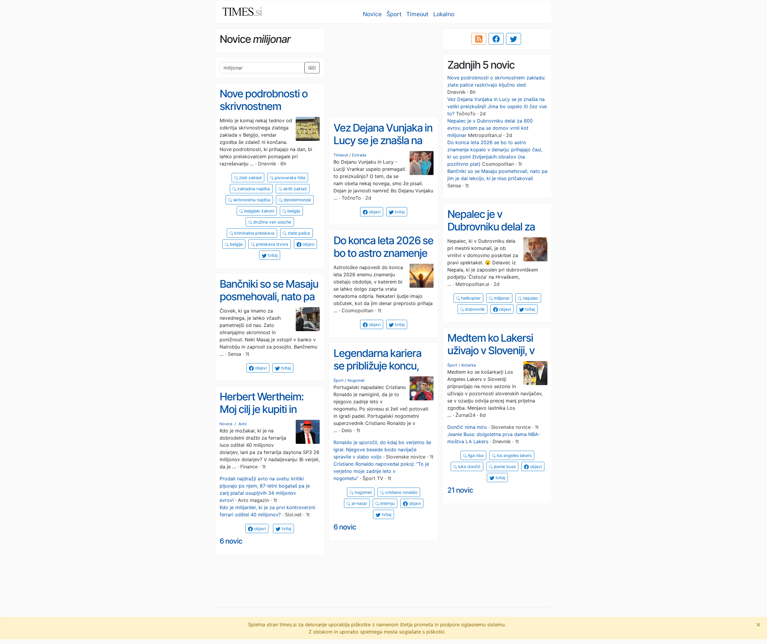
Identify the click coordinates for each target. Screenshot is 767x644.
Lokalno (443, 14)
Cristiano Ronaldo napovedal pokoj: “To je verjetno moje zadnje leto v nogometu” (381, 471)
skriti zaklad (294, 188)
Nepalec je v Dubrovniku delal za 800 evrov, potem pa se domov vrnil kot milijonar (490, 128)
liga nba (475, 455)
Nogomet (356, 380)
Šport (393, 14)
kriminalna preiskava (253, 233)
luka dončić (469, 466)
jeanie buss (504, 466)
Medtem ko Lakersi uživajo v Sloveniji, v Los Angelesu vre (491, 350)
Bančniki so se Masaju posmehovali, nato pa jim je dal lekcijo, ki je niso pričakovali (269, 302)
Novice (372, 14)
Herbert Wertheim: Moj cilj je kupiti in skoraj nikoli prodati (262, 409)
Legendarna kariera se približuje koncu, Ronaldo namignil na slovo (378, 372)
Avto (242, 424)
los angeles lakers (514, 455)
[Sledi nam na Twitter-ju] (513, 39)
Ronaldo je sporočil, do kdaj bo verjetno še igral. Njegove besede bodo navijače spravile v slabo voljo (382, 449)
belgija (293, 210)
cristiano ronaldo (400, 492)
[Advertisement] (383, 70)
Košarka (468, 365)
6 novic (344, 527)
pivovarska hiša (289, 177)
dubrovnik (474, 309)
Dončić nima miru (467, 427)
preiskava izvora (271, 244)
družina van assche (271, 221)
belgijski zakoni (258, 210)
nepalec (530, 298)
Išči (312, 68)
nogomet (362, 492)
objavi (307, 244)
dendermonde (296, 199)
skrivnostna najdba (251, 199)
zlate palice (298, 233)
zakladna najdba (253, 188)
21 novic (460, 490)
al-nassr (358, 503)
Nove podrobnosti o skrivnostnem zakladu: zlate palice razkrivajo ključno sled (269, 112)
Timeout (417, 14)
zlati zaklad (250, 177)
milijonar (501, 298)
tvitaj (272, 255)
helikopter (470, 298)
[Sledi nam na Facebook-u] (496, 39)
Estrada (359, 155)
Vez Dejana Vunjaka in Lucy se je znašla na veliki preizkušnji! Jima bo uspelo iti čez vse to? (497, 106)
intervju (387, 503)
